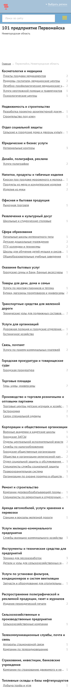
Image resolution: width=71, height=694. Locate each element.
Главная (6, 63)
